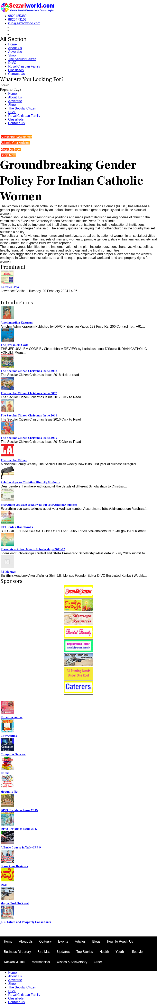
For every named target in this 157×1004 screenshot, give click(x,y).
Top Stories (84, 951)
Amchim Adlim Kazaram (17, 323)
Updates (63, 951)
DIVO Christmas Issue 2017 (19, 829)
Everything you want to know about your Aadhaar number (39, 505)
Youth (120, 951)
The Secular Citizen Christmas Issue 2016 (29, 415)
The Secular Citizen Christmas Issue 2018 (29, 371)
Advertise (15, 51)
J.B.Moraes (8, 572)
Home (12, 44)
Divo (4, 885)
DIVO (12, 62)
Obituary (45, 941)
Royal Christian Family (24, 66)
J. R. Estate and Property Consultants (26, 922)
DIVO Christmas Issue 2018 (19, 810)
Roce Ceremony (11, 717)
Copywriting (9, 736)
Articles (80, 941)
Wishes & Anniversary (71, 962)
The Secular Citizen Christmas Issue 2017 (29, 393)
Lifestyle (136, 951)
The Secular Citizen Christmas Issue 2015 (29, 438)
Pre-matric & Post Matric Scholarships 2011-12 (33, 549)
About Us (15, 48)
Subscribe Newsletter (16, 137)
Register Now (11, 149)
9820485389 (17, 16)
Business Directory (17, 951)
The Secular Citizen (22, 59)
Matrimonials (41, 962)
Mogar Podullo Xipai (15, 903)
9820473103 (17, 19)
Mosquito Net (9, 792)
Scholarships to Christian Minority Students (30, 482)
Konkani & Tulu (14, 962)
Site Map (43, 951)
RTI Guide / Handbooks (17, 527)
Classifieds (16, 70)
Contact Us (16, 74)
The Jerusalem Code (14, 345)
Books (5, 773)
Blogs (96, 941)
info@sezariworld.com (24, 23)
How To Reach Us (120, 941)
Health (104, 951)
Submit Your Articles (15, 142)
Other (98, 962)
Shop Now (8, 155)
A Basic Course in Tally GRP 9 (21, 847)
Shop (12, 55)
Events (63, 941)
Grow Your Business (14, 866)
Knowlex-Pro (10, 287)
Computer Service (13, 754)
